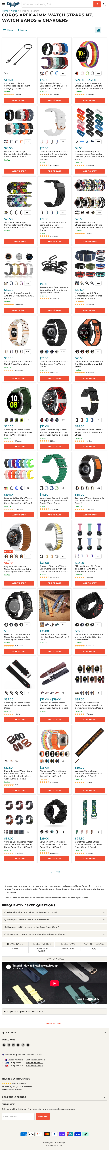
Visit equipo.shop (34, 1066)
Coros (14, 11)
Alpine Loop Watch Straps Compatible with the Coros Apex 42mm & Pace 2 (53, 773)
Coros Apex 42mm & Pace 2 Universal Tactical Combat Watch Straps (89, 637)
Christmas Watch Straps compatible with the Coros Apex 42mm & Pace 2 (88, 844)
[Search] (97, 4)
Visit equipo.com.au (35, 1060)
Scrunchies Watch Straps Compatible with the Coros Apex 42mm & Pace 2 (53, 844)
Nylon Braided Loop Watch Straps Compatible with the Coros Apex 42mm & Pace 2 (54, 432)
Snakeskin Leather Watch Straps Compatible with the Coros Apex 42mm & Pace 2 (54, 705)
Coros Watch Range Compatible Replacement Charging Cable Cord (17, 86)
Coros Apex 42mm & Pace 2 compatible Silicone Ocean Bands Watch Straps (54, 500)
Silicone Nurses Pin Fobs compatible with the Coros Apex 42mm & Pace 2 (88, 569)
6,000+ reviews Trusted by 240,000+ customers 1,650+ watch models (17, 1086)
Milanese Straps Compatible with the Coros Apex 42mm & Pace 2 (19, 296)
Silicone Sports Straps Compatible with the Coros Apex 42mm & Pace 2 (17, 154)
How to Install (54, 959)
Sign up (43, 1116)
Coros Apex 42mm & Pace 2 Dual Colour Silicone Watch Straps (89, 364)
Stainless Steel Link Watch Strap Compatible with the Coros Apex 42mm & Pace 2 (54, 569)
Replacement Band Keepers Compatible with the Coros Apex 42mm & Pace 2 (54, 290)
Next (58, 871)
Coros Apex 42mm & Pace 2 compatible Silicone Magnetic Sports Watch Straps (54, 226)
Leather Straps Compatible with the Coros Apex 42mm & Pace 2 (54, 637)
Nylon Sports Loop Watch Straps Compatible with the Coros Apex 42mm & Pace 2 (89, 86)
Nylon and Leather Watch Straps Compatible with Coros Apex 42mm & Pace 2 (18, 637)
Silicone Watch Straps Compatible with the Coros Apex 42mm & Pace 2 (53, 86)
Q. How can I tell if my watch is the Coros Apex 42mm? (31, 927)
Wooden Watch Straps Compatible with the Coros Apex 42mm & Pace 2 (88, 773)
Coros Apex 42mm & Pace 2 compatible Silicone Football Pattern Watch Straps (18, 432)
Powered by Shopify (54, 1145)
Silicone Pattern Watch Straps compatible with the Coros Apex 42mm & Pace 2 (89, 225)
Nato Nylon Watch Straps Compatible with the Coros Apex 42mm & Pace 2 (88, 296)
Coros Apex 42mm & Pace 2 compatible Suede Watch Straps (18, 705)
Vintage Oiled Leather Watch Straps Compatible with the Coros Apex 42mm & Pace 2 (18, 844)
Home (5, 11)
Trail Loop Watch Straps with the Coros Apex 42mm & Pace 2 (89, 500)
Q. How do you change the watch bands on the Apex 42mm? (35, 934)
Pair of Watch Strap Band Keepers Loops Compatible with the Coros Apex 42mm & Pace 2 (89, 155)
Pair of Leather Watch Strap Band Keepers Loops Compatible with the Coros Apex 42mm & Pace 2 (18, 775)
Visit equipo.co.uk (34, 1063)
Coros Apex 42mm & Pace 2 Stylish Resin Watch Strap (18, 362)
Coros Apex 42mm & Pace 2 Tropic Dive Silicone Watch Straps (89, 432)
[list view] (104, 30)
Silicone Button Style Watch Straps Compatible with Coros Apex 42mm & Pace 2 (18, 500)
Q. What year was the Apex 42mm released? (26, 919)
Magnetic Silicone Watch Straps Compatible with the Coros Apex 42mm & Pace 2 (18, 569)
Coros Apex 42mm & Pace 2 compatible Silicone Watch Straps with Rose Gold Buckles (54, 155)
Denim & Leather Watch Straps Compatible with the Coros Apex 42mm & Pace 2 (89, 705)
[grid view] (98, 30)
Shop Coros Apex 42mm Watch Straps (26, 1011)
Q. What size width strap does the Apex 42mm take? (30, 912)
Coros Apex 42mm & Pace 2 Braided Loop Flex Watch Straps (54, 364)
